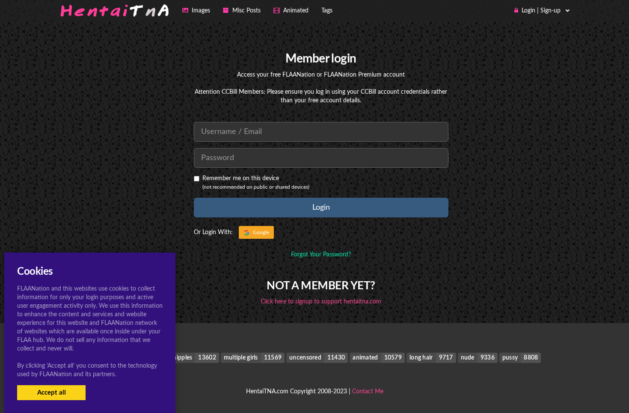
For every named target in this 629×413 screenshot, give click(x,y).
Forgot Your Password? (321, 255)
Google (260, 232)
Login (321, 207)
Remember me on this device (240, 178)
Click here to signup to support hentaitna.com (321, 302)
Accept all (51, 392)
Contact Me (367, 392)
